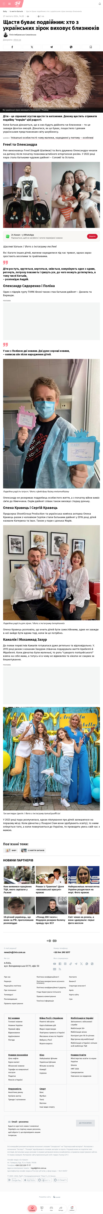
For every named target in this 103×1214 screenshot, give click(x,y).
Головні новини (15, 1022)
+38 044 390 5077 (62, 952)
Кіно (42, 1055)
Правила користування (13, 1003)
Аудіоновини (14, 1036)
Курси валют (13, 1062)
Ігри (70, 999)
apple (29, 1180)
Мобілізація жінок (79, 1032)
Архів (71, 990)
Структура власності (77, 986)
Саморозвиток (77, 1072)
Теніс (42, 1099)
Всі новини (14, 1018)
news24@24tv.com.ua (14, 952)
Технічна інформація (45, 1001)
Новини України (15, 1025)
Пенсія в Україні (15, 1080)
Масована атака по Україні (51, 1036)
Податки (12, 1076)
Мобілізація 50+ (78, 1028)
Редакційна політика (12, 986)
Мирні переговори (48, 1029)
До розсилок (85, 1123)
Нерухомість (14, 1089)
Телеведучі (8, 995)
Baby (5, 11)
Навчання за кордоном (81, 1076)
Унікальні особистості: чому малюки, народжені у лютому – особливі (52, 137)
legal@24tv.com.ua (38, 1168)
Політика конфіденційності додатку (51, 988)
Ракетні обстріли (47, 1022)
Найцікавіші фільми (48, 1058)
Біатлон (43, 1103)
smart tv (44, 1180)
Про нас (7, 977)
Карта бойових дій (48, 1025)
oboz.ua (17, 40)
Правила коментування (46, 996)
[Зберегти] (91, 47)
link (54, 963)
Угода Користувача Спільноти (49, 992)
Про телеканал (10, 990)
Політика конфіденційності (48, 977)
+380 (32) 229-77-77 (23, 1165)
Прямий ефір (14, 1029)
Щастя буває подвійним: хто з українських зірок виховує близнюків (54, 11)
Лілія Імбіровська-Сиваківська (22, 35)
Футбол (43, 1096)
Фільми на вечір (47, 1066)
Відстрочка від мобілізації (82, 1039)
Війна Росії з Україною (51, 1018)
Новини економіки (18, 1055)
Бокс (42, 1092)
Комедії (43, 1069)
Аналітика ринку (15, 1092)
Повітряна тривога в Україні (52, 1033)
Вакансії (72, 981)
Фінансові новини (16, 1066)
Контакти (73, 977)
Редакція (7, 981)
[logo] (17, 3)
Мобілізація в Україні (82, 1018)
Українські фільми (48, 1062)
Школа (74, 1065)
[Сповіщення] (100, 3)
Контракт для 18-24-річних (82, 1036)
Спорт (43, 1089)
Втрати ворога (46, 1044)
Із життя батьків (16, 11)
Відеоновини (14, 1033)
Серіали (43, 1073)
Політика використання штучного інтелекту (50, 982)
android (14, 1180)
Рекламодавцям (10, 999)
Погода (11, 1040)
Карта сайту (74, 995)
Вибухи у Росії (46, 1040)
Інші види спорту (47, 1107)
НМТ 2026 (75, 1069)
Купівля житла (14, 1096)
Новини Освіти (78, 1055)
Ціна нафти (13, 1058)
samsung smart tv (60, 1180)
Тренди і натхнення (16, 1099)
